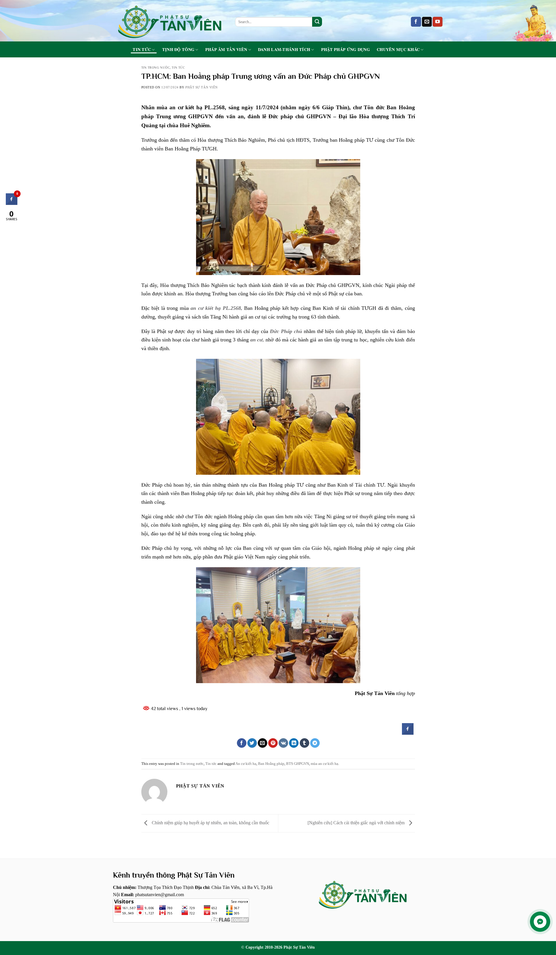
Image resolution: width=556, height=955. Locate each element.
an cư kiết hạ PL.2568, (216, 308)
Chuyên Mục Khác (398, 49)
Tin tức (142, 50)
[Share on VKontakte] (283, 743)
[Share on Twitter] (252, 743)
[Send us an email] (427, 22)
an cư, (257, 340)
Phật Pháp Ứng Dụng (345, 49)
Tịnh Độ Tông (178, 49)
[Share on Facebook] (408, 733)
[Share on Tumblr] (304, 743)
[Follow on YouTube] (437, 22)
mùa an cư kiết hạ (324, 764)
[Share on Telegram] (315, 743)
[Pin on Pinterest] (273, 743)
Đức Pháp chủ (286, 331)
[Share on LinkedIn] (294, 743)
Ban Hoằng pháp (271, 764)
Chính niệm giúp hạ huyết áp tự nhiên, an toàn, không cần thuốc (210, 822)
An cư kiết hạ (245, 764)
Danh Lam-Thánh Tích (284, 49)
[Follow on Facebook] (416, 22)
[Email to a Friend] (262, 743)
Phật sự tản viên (201, 87)
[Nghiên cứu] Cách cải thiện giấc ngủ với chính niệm (357, 822)
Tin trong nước (155, 67)
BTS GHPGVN (297, 764)
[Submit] (317, 22)
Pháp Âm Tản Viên (226, 49)
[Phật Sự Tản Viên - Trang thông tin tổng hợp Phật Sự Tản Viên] (169, 20)
